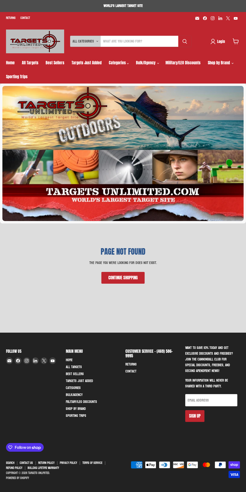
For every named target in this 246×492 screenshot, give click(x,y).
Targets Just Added (87, 63)
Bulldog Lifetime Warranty (43, 468)
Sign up (195, 416)
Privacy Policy (68, 463)
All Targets (30, 63)
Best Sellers (55, 63)
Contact (25, 18)
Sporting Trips (17, 76)
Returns (11, 18)
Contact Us (26, 463)
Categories (118, 63)
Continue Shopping (123, 278)
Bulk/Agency (146, 63)
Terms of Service (92, 463)
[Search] (184, 41)
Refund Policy (14, 468)
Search (10, 463)
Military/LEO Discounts (183, 63)
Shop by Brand (219, 63)
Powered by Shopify (17, 478)
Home (10, 63)
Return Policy (46, 463)
